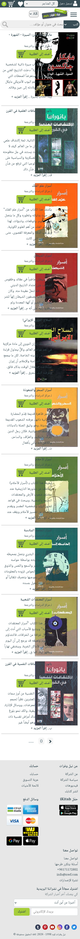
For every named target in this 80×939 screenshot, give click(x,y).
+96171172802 (67, 869)
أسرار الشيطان (43, 256)
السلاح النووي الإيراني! (37, 320)
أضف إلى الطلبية (40, 54)
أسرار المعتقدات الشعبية (36, 600)
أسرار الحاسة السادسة (38, 530)
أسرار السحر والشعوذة (37, 390)
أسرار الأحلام (43, 459)
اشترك (22, 912)
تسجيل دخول (65, 3)
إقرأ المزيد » (19, 97)
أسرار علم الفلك (42, 186)
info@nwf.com (67, 875)
